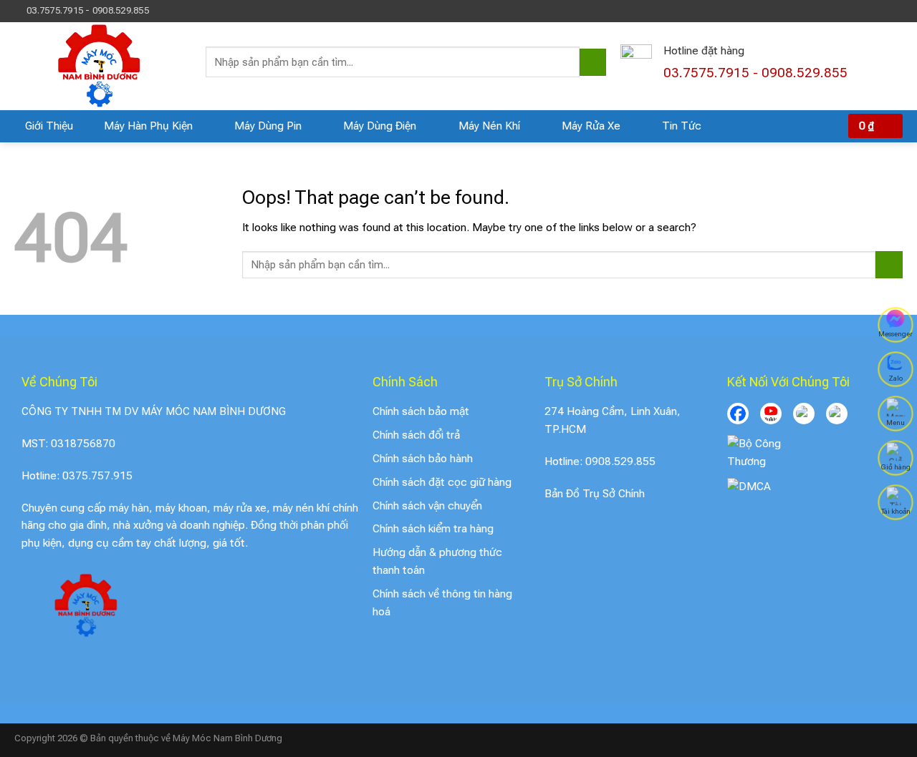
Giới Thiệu (49, 125)
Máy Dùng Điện (379, 125)
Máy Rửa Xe (591, 125)
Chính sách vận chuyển (427, 505)
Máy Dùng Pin (268, 125)
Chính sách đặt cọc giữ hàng (442, 482)
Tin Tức (681, 125)
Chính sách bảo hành (423, 458)
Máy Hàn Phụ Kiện (148, 125)
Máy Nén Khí (489, 125)
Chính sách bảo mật (421, 411)
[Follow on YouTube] (896, 10)
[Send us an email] (869, 10)
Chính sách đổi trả (416, 435)
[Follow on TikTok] (856, 10)
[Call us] (882, 10)
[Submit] (593, 62)
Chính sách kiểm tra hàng (433, 528)
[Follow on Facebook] (843, 10)
